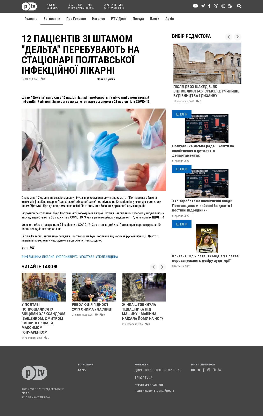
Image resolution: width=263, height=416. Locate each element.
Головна (31, 19)
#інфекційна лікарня (38, 257)
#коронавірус (67, 257)
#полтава (86, 257)
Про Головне (76, 19)
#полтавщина (107, 257)
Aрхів (169, 19)
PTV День (119, 19)
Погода (138, 19)
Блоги (154, 19)
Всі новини (52, 19)
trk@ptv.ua (143, 378)
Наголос (98, 19)
